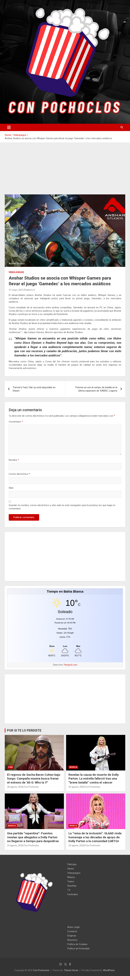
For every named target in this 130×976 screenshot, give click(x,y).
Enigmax (71, 935)
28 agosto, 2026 (15, 787)
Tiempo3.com (70, 664)
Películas (72, 864)
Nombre (14, 460)
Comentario (16, 421)
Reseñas (71, 885)
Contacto (72, 931)
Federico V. (29, 290)
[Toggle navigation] (9, 127)
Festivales (72, 894)
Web (11, 487)
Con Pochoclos (31, 787)
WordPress (109, 970)
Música (73, 767)
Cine (10, 767)
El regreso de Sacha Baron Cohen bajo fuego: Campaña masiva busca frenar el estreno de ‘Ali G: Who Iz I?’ (33, 778)
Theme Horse (71, 970)
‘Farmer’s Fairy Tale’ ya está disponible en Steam (34, 389)
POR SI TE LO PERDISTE (24, 730)
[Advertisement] (65, 171)
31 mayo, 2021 (16, 290)
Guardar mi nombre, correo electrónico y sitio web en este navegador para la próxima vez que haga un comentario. (62, 507)
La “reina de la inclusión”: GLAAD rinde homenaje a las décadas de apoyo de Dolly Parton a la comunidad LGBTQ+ (95, 837)
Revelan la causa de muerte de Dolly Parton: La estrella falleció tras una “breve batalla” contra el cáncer (93, 778)
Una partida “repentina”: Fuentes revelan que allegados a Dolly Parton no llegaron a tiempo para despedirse (33, 837)
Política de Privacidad (78, 948)
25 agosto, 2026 (76, 787)
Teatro (70, 881)
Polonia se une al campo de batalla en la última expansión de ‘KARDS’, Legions (96, 389)
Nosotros (72, 940)
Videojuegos (16, 272)
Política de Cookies (77, 944)
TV (68, 890)
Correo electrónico (19, 474)
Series (70, 868)
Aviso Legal (73, 927)
